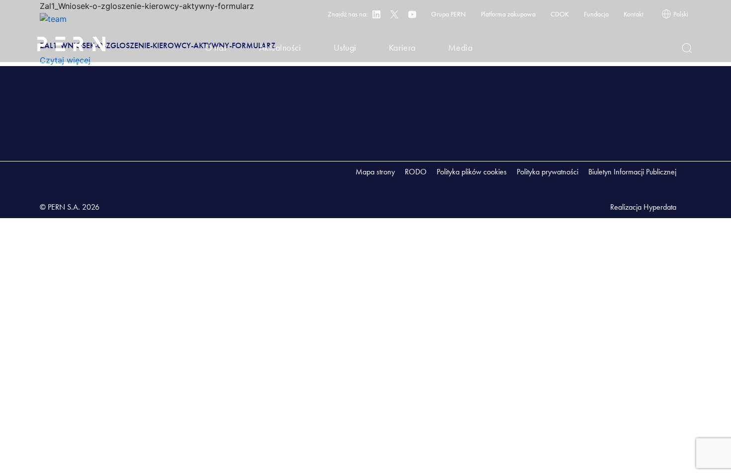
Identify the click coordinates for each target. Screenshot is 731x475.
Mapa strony (375, 171)
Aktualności (280, 47)
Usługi (345, 47)
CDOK (559, 13)
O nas (216, 47)
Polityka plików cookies (472, 171)
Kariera (402, 47)
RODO (416, 171)
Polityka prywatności (547, 171)
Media (460, 47)
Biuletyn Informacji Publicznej (632, 171)
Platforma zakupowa (508, 13)
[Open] (687, 48)
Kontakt (633, 13)
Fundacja (596, 13)
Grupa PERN (448, 13)
